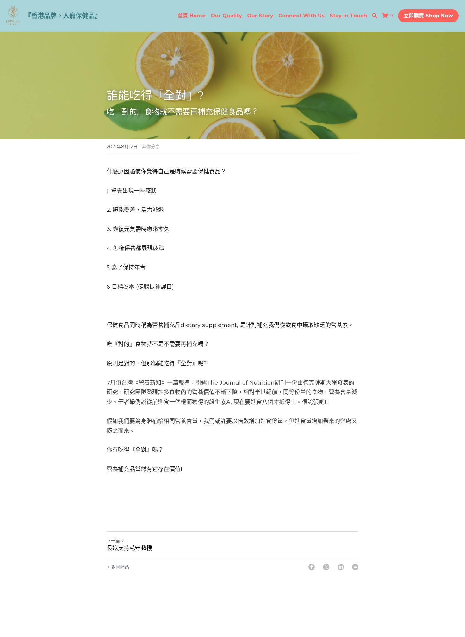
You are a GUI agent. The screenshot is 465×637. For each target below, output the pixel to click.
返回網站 (120, 567)
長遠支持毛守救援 (129, 548)
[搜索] (374, 15)
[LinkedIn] (341, 567)
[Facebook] (311, 567)
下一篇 (113, 541)
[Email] (355, 567)
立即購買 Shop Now (428, 16)
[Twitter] (326, 567)
